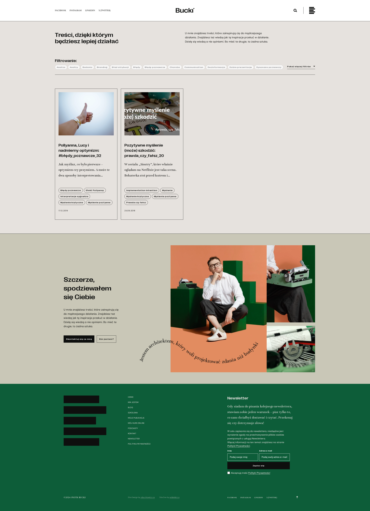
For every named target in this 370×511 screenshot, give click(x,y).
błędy (136, 67)
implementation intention (141, 190)
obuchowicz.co (147, 497)
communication (193, 67)
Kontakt (132, 433)
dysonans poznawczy (268, 67)
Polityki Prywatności (238, 445)
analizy (74, 67)
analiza (61, 67)
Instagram (245, 498)
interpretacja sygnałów (74, 196)
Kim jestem (133, 402)
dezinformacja (216, 67)
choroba (175, 67)
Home (130, 397)
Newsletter (134, 438)
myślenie (167, 190)
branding (102, 67)
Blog (130, 407)
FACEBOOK (232, 498)
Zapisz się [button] (258, 465)
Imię (229, 451)
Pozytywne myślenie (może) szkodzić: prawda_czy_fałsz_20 (144, 150)
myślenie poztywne (99, 202)
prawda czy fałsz (136, 202)
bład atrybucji (120, 67)
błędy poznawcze (155, 67)
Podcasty (133, 428)
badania (87, 67)
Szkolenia (133, 412)
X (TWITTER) (272, 498)
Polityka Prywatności (139, 444)
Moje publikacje (136, 418)
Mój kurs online (136, 423)
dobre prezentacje (241, 67)
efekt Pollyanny (95, 190)
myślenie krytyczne (71, 202)
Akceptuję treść (250, 473)
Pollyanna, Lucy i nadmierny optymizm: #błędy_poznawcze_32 (80, 150)
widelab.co (174, 497)
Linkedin (258, 498)
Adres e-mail (265, 451)
